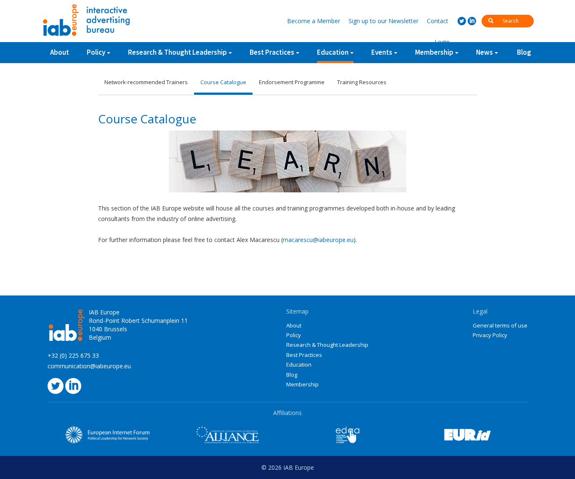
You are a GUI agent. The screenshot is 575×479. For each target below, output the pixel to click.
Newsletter (383, 21)
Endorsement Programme (292, 82)
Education (333, 52)
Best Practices (304, 355)
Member (313, 21)
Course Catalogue (223, 82)
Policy (96, 52)
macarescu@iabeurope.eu (318, 240)
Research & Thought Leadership (177, 52)
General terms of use (500, 325)
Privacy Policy (490, 335)
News (484, 52)
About (59, 52)
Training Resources (361, 82)
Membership (302, 384)
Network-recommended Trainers (146, 82)
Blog (524, 52)
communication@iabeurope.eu (89, 366)
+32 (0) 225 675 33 (73, 355)
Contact (437, 21)
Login (442, 42)
